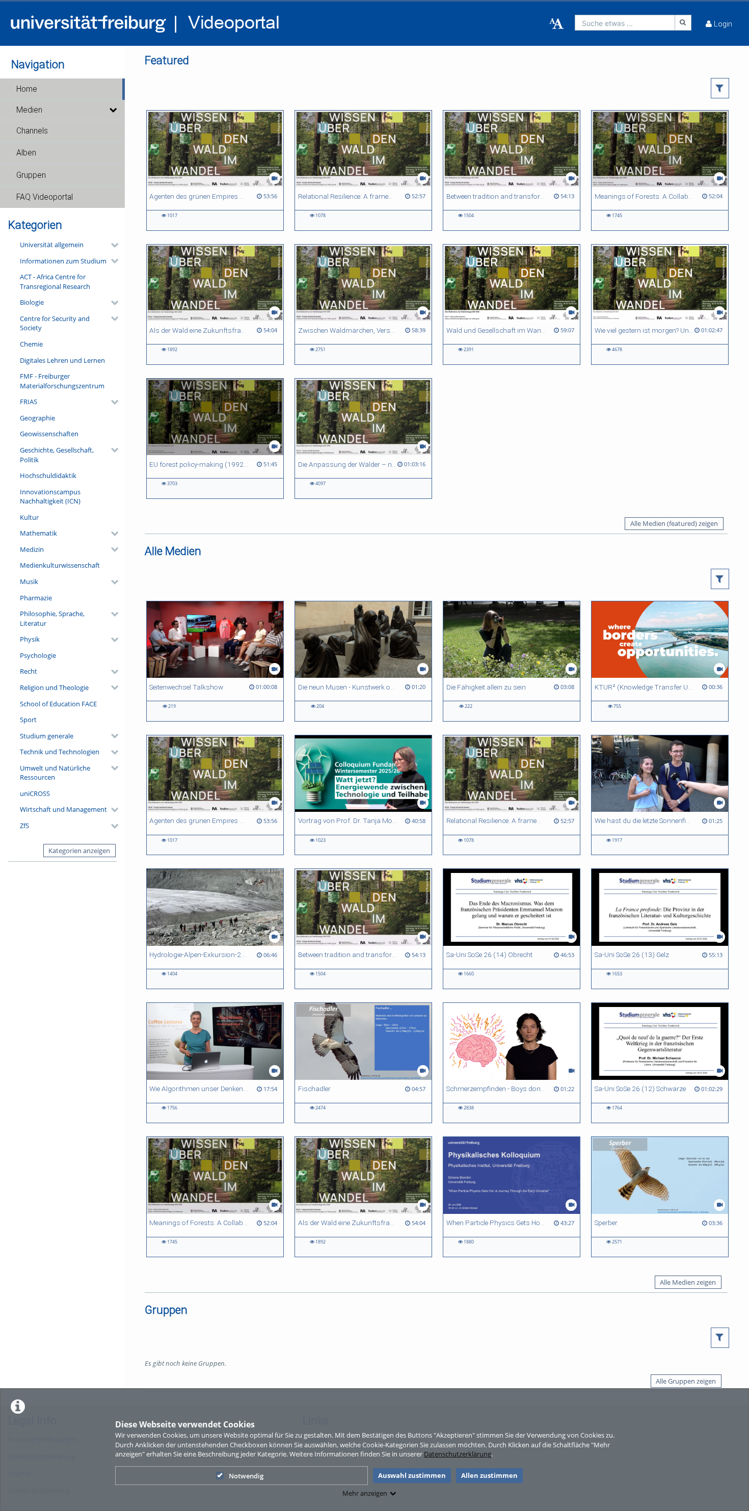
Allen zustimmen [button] (489, 1475)
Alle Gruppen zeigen (686, 1381)
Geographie (37, 417)
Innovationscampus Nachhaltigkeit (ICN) (50, 496)
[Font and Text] (556, 24)
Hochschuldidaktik (48, 475)
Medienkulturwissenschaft (60, 565)
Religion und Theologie (54, 687)
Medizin (32, 549)
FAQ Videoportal (44, 197)
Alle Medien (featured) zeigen (674, 523)
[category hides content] (111, 245)
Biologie (32, 302)
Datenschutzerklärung (457, 1454)
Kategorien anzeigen (79, 850)
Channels (32, 131)
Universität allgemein (52, 244)
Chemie (31, 344)
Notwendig (246, 1475)
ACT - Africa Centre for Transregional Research (55, 281)
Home (26, 89)
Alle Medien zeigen (688, 1282)
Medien (29, 110)
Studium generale (46, 735)
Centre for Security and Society (55, 323)
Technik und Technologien (59, 751)
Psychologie (38, 655)
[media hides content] (112, 110)
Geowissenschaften (49, 433)
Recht (28, 671)
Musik (29, 581)
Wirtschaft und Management (63, 809)
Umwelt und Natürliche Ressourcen (55, 772)
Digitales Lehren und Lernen (62, 360)
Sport (28, 719)
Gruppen (31, 175)
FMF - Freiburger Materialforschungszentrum (62, 381)
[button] (62, 89)
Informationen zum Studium (63, 261)
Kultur (29, 517)
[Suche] (683, 23)
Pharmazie (36, 597)
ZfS (24, 825)
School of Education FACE (58, 703)
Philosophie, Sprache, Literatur (52, 618)
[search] (625, 23)
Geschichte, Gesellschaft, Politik (57, 454)
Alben (26, 152)
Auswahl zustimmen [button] (412, 1475)
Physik (30, 639)
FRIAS (28, 401)
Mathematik (38, 533)
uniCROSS (35, 793)
